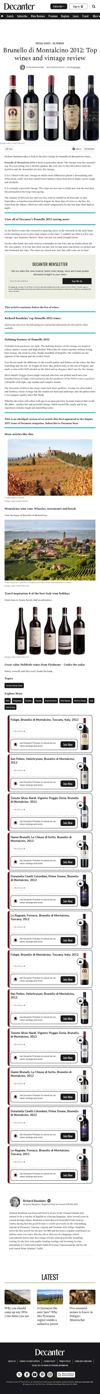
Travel (85, 16)
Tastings (76, 67)
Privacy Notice (71, 287)
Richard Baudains (36, 67)
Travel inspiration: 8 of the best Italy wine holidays (37, 593)
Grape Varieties (51, 700)
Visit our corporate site (84, 1382)
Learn (76, 16)
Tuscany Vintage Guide (14, 685)
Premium (53, 16)
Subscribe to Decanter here (61, 423)
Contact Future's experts (30, 1361)
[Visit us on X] (19, 1374)
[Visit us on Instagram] (50, 1374)
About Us (11, 1361)
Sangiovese (17, 700)
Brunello (28, 700)
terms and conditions (83, 1361)
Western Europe (80, 700)
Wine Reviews (38, 16)
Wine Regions (65, 700)
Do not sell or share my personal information (50, 1365)
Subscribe (57, 6)
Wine (7, 700)
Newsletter (91, 149)
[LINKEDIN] (49, 1200)
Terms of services (34, 287)
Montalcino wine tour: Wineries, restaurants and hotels (40, 509)
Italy (91, 700)
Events (10, 16)
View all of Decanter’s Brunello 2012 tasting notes (37, 219)
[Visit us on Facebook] (27, 1374)
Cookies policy (49, 1361)
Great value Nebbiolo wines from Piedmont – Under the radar (45, 665)
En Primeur (58, 43)
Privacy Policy (65, 1361)
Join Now (68, 744)
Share (11, 149)
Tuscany (38, 700)
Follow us (78, 149)
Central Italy (10, 707)
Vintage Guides (43, 43)
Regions (65, 16)
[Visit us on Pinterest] (42, 1374)
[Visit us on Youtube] (35, 1374)
